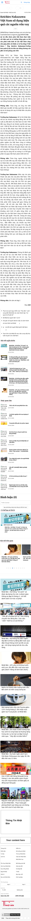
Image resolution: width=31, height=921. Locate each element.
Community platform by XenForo (15, 908)
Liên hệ (3, 856)
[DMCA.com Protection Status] (11, 915)
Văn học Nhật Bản (5, 866)
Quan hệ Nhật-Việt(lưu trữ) (8, 12)
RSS (3, 918)
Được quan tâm (6, 400)
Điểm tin (18, 848)
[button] (2, 2)
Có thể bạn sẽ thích (8, 510)
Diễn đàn (3, 851)
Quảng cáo (20, 890)
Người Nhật (4, 871)
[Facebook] (22, 918)
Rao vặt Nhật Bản (5, 877)
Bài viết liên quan (6, 541)
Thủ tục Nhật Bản (20, 854)
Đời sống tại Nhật (20, 851)
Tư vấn (4, 890)
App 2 (23, 884)
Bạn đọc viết (19, 874)
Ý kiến (17, 871)
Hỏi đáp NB (19, 869)
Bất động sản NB (20, 863)
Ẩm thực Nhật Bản (6, 863)
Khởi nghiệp (19, 877)
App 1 (8, 884)
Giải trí (2, 874)
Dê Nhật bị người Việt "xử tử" (11, 318)
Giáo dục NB (19, 866)
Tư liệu (2, 854)
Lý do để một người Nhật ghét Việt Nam (15, 327)
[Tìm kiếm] (21, 2)
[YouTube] (28, 918)
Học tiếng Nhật (5, 869)
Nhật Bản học (19, 859)
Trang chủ (3, 848)
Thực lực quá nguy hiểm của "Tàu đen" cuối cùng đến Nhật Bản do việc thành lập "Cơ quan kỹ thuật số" (16, 313)
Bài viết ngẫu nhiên (8, 340)
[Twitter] (25, 918)
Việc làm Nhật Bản (21, 856)
